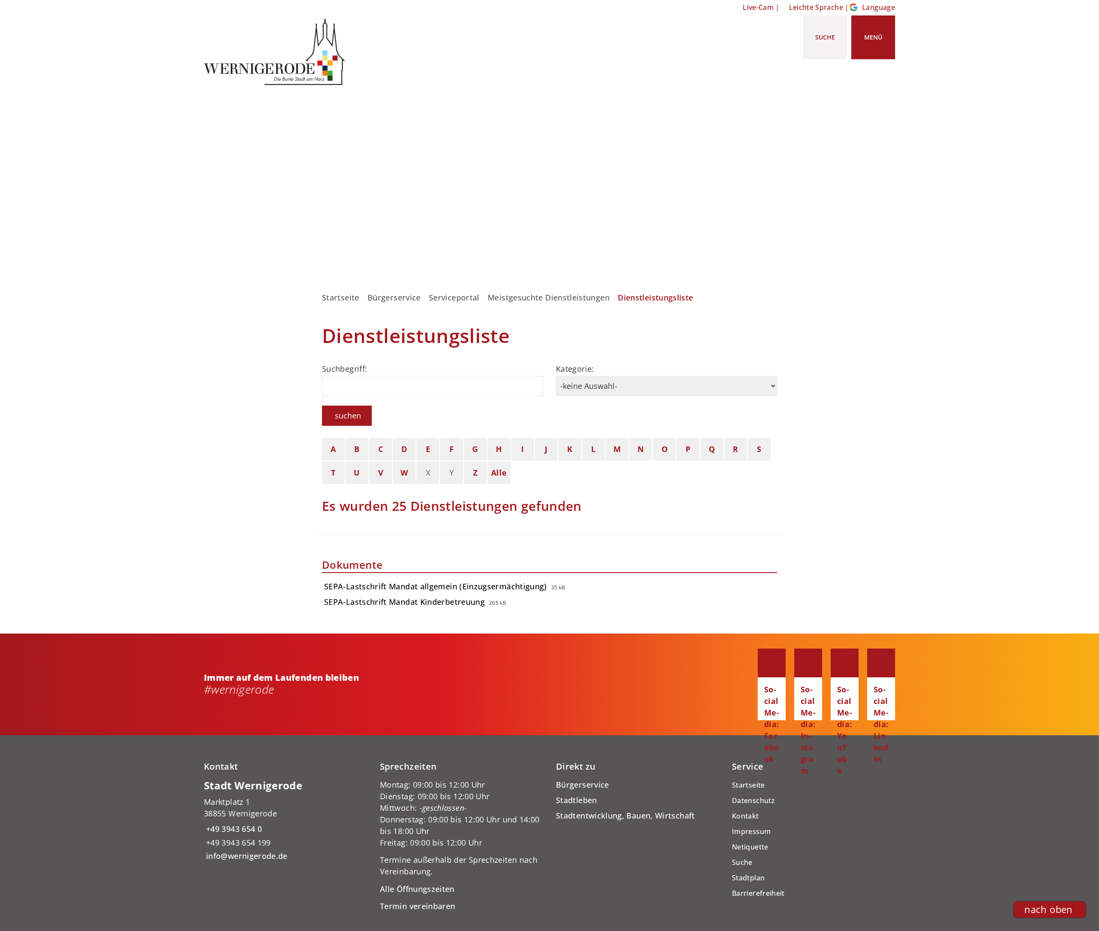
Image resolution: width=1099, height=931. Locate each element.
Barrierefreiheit (758, 893)
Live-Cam (758, 7)
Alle (499, 472)
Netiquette (750, 847)
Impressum (751, 831)
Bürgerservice (394, 297)
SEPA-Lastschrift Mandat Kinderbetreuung (404, 602)
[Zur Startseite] (278, 52)
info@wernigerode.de (246, 856)
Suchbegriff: (344, 369)
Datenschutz (753, 800)
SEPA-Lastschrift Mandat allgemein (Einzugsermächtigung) (435, 586)
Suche (742, 862)
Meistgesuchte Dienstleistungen (549, 297)
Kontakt (745, 816)
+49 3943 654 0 (233, 829)
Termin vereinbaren (417, 906)
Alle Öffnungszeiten (417, 889)
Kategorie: (575, 369)
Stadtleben (576, 800)
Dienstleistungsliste (655, 297)
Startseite (340, 297)
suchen (348, 415)
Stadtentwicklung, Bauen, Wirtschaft (625, 815)
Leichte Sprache (816, 7)
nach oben (1048, 909)
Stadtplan (748, 877)
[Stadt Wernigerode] (285, 820)
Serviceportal (454, 297)
